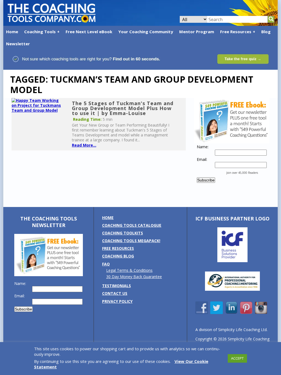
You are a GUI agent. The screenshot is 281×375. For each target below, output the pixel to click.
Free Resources (235, 31)
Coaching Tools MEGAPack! (131, 240)
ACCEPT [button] (237, 358)
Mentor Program (196, 31)
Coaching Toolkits (122, 233)
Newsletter (18, 43)
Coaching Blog (118, 256)
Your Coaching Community (145, 31)
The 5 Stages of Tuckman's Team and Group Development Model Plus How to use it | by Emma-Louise (122, 108)
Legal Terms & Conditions (129, 270)
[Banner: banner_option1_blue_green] (140, 66)
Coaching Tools (40, 31)
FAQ (106, 264)
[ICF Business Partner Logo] (232, 260)
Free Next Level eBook (89, 31)
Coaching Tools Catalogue (131, 225)
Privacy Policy (117, 301)
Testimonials (116, 285)
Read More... (84, 145)
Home (12, 31)
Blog (266, 31)
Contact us (114, 293)
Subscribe (206, 180)
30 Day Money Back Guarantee (134, 276)
